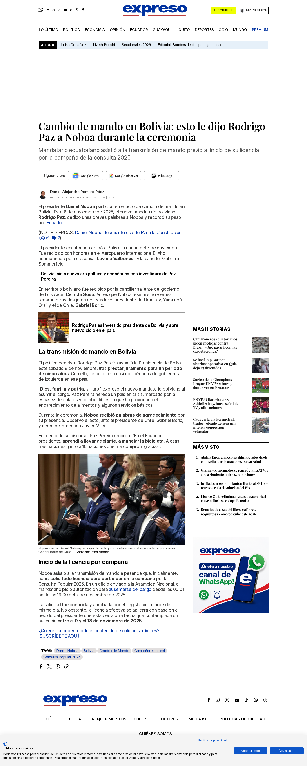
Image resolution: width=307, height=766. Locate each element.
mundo (240, 30)
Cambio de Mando (114, 650)
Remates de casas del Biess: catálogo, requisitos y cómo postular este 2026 (228, 511)
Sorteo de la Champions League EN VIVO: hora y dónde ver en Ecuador (212, 383)
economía (95, 30)
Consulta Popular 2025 (61, 657)
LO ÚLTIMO (48, 30)
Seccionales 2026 (136, 44)
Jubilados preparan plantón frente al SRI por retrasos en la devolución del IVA (234, 485)
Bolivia (89, 650)
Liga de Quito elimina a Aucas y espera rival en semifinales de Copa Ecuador (233, 498)
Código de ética (63, 719)
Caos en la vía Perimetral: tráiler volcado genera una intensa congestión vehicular (214, 425)
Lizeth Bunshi (104, 44)
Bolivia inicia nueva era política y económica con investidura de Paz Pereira (108, 276)
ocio (223, 30)
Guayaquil (163, 30)
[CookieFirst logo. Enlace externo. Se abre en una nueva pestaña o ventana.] (5, 744)
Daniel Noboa (67, 650)
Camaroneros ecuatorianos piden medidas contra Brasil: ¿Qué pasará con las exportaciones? (215, 345)
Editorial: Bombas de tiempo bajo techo (190, 44)
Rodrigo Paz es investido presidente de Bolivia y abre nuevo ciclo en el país (125, 328)
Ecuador (139, 30)
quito (184, 30)
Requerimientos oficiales (120, 719)
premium (260, 30)
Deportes (204, 30)
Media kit (199, 719)
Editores (168, 719)
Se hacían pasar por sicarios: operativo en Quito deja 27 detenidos (215, 363)
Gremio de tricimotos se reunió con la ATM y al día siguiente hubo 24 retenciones (234, 472)
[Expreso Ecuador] (75, 704)
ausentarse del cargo (130, 589)
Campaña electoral (149, 650)
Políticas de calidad (242, 719)
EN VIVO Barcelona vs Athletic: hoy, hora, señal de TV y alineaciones (215, 403)
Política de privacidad (212, 740)
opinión (117, 30)
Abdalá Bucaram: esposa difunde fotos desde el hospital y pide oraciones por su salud (234, 459)
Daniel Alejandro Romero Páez (77, 191)
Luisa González (73, 44)
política (71, 30)
